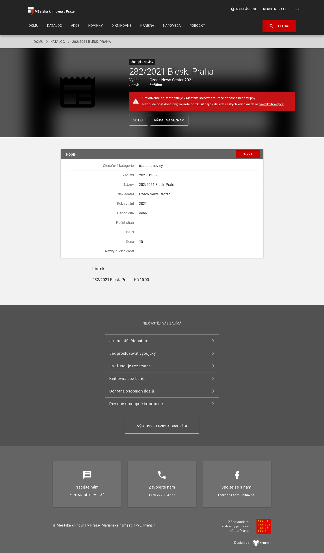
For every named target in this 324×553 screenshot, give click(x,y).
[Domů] (51, 11)
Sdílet (138, 120)
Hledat (279, 26)
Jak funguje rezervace (130, 366)
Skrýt (248, 154)
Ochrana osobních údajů (131, 391)
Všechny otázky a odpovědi (162, 426)
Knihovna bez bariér (127, 378)
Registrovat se (276, 9)
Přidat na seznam (169, 120)
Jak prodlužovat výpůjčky (132, 353)
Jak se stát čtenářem (128, 340)
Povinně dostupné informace (136, 403)
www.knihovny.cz (271, 104)
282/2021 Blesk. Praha (91, 42)
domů (38, 42)
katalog (57, 42)
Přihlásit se (244, 9)
